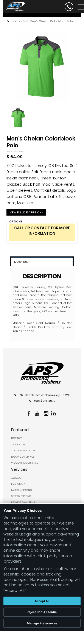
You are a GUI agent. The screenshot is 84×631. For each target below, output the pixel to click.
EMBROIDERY (18, 484)
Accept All (42, 601)
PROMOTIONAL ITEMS (23, 502)
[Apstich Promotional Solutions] (14, 6)
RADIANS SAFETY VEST (23, 456)
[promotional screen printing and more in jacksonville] (42, 373)
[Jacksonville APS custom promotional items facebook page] (29, 412)
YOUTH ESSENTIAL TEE (23, 450)
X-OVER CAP (18, 444)
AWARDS (16, 478)
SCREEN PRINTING (21, 496)
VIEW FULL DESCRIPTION (25, 212)
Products (13, 21)
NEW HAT (16, 438)
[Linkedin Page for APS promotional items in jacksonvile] (54, 412)
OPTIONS (15, 221)
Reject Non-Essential (42, 612)
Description (22, 262)
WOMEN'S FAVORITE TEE (24, 462)
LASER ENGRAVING (21, 490)
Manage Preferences (42, 623)
